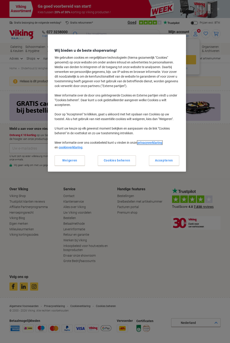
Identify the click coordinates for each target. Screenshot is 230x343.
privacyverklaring (149, 142)
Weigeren (69, 160)
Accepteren (164, 160)
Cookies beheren (117, 160)
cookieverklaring (70, 147)
